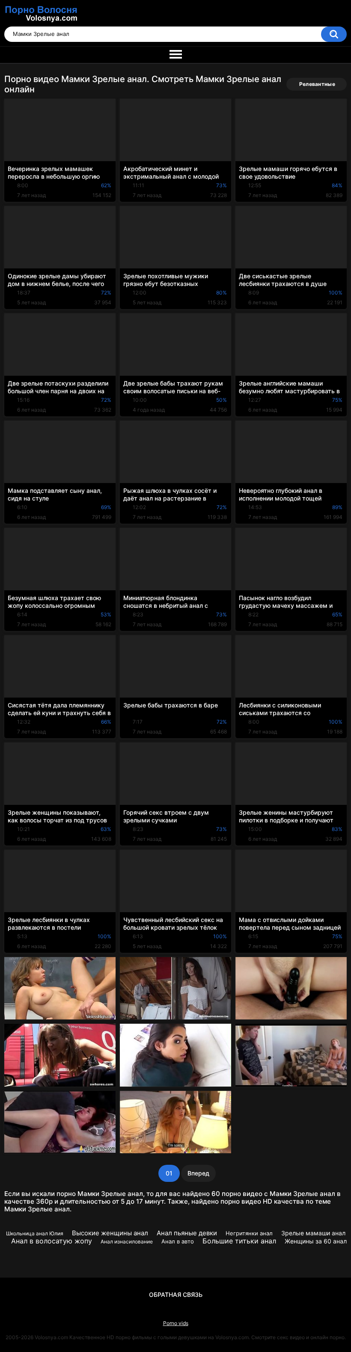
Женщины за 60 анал (316, 1241)
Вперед (198, 1173)
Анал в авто (177, 1241)
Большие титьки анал (239, 1241)
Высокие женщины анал (110, 1233)
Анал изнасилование (127, 1241)
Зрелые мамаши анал (313, 1233)
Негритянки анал (249, 1233)
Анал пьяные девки (187, 1233)
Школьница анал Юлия (34, 1233)
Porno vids (175, 1323)
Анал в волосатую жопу (51, 1241)
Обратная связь (175, 1294)
